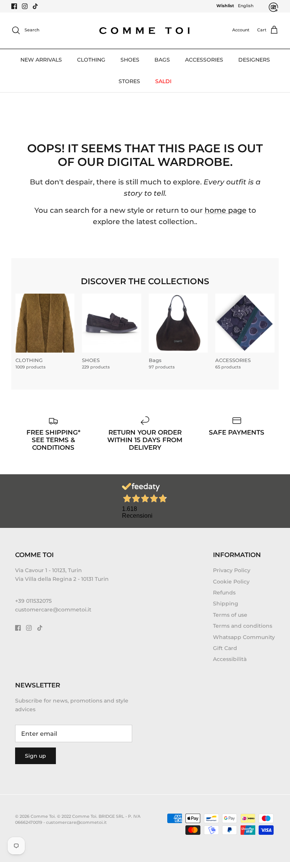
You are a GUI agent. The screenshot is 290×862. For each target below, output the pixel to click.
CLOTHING (91, 59)
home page (226, 210)
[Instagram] (25, 6)
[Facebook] (14, 6)
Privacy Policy (231, 570)
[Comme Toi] (145, 30)
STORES (129, 81)
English (245, 5)
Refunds (224, 592)
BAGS (162, 59)
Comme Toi (43, 816)
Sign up (35, 755)
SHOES (129, 59)
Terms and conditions (242, 625)
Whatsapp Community (244, 637)
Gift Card (225, 648)
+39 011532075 (33, 600)
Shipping (225, 603)
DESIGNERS (254, 59)
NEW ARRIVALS (41, 59)
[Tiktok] (35, 6)
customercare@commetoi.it (53, 609)
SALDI (163, 81)
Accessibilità (230, 659)
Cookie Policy (231, 581)
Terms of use (230, 614)
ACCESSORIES (204, 59)
